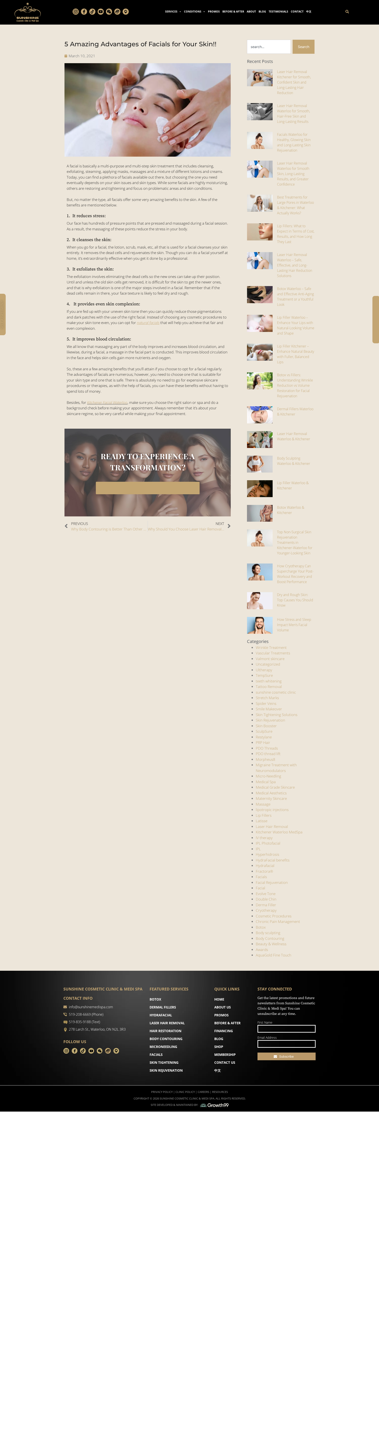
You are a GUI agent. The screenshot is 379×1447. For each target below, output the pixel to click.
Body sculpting (268, 932)
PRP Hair (263, 742)
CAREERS (203, 1092)
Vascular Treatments (273, 652)
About (251, 11)
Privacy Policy (162, 1092)
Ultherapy (264, 669)
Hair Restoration (165, 1031)
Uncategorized (268, 664)
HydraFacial (161, 1015)
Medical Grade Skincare (275, 787)
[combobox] (269, 47)
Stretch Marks (267, 697)
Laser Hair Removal (272, 826)
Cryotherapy (266, 910)
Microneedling (163, 1046)
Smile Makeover (269, 708)
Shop (218, 1046)
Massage (263, 804)
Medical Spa (266, 781)
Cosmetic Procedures (273, 916)
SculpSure (264, 731)
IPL (258, 848)
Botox (261, 927)
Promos (214, 11)
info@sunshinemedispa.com (91, 1007)
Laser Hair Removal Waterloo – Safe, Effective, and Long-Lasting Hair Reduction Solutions (294, 265)
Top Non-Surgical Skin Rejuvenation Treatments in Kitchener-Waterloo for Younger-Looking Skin (294, 542)
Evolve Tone (265, 893)
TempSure (264, 675)
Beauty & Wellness (271, 943)
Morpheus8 (265, 759)
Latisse (261, 820)
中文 (308, 11)
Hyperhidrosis (267, 854)
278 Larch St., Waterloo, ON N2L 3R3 (97, 1029)
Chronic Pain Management (278, 921)
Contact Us (224, 1062)
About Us (222, 1007)
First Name (264, 1022)
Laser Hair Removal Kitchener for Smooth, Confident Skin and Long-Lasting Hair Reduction (294, 82)
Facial (260, 887)
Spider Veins (266, 703)
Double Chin (266, 899)
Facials (261, 876)
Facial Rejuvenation (272, 882)
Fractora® (264, 871)
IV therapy (264, 837)
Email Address (267, 1037)
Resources (220, 1092)
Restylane (264, 737)
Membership (225, 1054)
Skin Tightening (164, 1062)
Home (219, 999)
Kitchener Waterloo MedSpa (279, 832)
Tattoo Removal (269, 686)
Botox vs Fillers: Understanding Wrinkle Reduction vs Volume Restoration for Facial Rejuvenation (295, 385)
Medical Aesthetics (271, 792)
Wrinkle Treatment (271, 647)
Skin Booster (266, 725)
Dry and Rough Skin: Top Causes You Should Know (295, 600)
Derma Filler (266, 904)
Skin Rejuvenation (270, 720)
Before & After (233, 11)
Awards (262, 949)
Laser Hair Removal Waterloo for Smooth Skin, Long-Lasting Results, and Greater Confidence (293, 174)
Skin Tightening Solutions (276, 714)
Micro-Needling (268, 776)
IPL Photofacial (268, 843)
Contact (297, 11)
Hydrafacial (265, 865)
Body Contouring (270, 938)
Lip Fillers (264, 815)
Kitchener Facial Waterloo (107, 402)
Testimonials (278, 11)
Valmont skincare (270, 658)
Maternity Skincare (271, 798)
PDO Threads (267, 748)
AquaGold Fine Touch (273, 955)
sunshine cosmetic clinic (276, 692)
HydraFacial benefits (273, 860)
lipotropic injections (272, 809)
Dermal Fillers (163, 1007)
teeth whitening (269, 681)
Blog (262, 11)
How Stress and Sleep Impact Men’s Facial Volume (294, 624)
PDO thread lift (268, 753)
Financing (223, 1031)
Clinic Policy (185, 1092)
